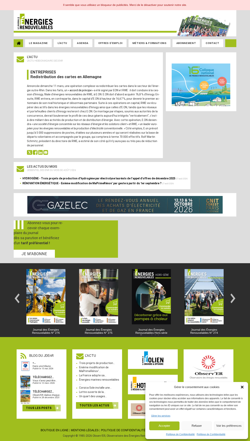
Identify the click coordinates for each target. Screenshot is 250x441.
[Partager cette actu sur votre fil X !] (29, 152)
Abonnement (186, 43)
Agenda (82, 43)
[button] (242, 387)
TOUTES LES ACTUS (94, 405)
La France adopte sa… (92, 375)
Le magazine (38, 43)
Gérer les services (160, 415)
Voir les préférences (229, 425)
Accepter (164, 425)
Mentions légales (84, 430)
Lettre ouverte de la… (92, 392)
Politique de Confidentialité (180, 434)
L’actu (62, 43)
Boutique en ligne (54, 430)
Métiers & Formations (149, 43)
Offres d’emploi (110, 43)
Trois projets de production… (97, 363)
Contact (212, 43)
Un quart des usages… (93, 396)
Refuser (197, 425)
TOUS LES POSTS (39, 408)
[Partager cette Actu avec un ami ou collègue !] (45, 152)
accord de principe (81, 90)
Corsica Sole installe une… (95, 387)
